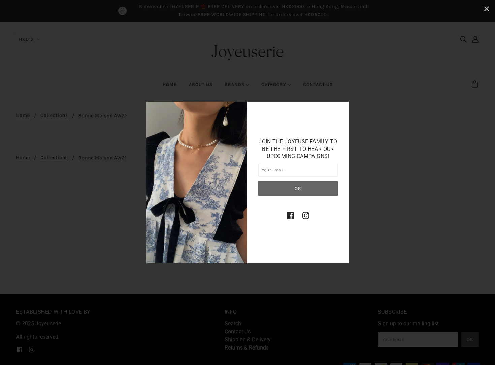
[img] (290, 215)
